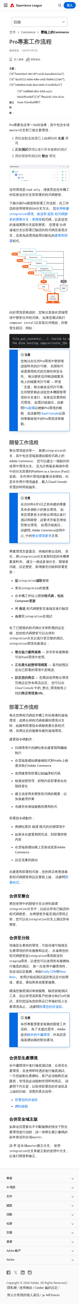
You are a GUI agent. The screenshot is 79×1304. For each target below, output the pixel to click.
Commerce (28, 32)
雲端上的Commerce (55, 32)
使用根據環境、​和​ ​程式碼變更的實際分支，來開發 (39, 213)
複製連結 (35, 59)
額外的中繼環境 (38, 1035)
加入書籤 (18, 59)
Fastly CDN (49, 971)
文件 (12, 32)
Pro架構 (29, 408)
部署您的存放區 (50, 1007)
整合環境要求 (41, 536)
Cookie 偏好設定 (46, 1288)
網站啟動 (21, 1106)
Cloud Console (49, 413)
